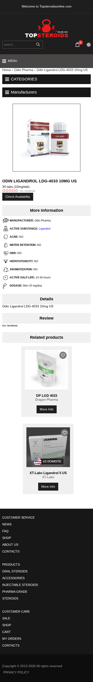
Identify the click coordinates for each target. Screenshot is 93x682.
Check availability (17, 196)
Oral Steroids (15, 571)
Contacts (10, 551)
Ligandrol (45, 228)
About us (10, 544)
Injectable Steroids (20, 585)
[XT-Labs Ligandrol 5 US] (48, 447)
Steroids (10, 598)
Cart (6, 632)
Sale (6, 618)
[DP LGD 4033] (46, 370)
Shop (6, 538)
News (7, 524)
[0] (77, 44)
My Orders (11, 638)
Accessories (13, 578)
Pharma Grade (14, 591)
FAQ (5, 531)
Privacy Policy (16, 672)
